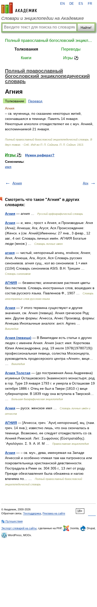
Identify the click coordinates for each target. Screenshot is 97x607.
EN (62, 3)
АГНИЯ (11, 283)
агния (10, 253)
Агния (17, 183)
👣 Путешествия (12, 521)
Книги (26, 58)
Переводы (71, 49)
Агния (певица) (18, 338)
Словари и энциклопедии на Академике (42, 18)
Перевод (35, 101)
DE (71, 3)
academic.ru (19, 7)
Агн (85, 183)
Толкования (26, 49)
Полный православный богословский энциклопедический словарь (48, 40)
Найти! (86, 27)
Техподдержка (32, 513)
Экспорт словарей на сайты (19, 528)
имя (8, 167)
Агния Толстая (17, 373)
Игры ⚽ (71, 58)
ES (81, 3)
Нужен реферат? (39, 155)
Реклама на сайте (54, 513)
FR (90, 3)
